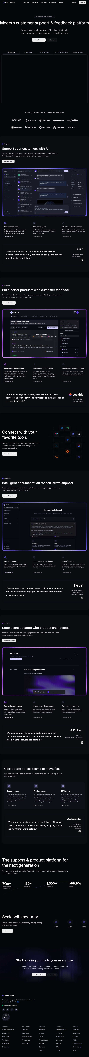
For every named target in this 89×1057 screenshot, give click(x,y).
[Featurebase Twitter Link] (12, 1009)
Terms (58, 1050)
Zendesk (41, 1033)
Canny (41, 1036)
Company (43, 2)
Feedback (5, 1040)
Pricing (61, 2)
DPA (57, 1047)
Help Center (6, 1036)
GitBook (41, 1043)
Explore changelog (9, 640)
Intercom (42, 1029)
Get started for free (39, 974)
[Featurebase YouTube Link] (16, 1009)
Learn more (57, 100)
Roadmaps (5, 1043)
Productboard (43, 1040)
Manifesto (76, 1029)
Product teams (27, 1040)
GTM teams (26, 1043)
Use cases (59, 1040)
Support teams (27, 1036)
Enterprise (25, 1033)
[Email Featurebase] (3, 1009)
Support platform (8, 1029)
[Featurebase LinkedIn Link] (7, 1009)
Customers (52, 2)
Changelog (5, 1047)
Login (74, 2)
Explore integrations (10, 454)
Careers (75, 1036)
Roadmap (76, 1047)
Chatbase (42, 1047)
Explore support (8, 161)
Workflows (5, 1033)
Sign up (82, 2)
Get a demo (52, 40)
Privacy (58, 1043)
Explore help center (9, 495)
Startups (25, 1029)
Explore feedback (9, 303)
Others (41, 1050)
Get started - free (38, 40)
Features (26, 2)
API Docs (59, 1033)
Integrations (60, 1036)
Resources (35, 2)
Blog (74, 1050)
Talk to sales (7, 931)
